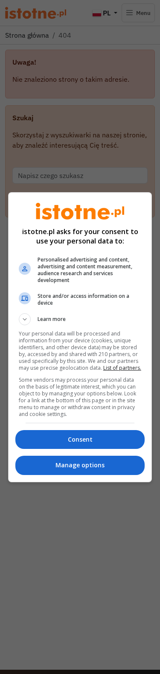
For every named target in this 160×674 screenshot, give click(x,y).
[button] (80, 319)
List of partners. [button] (122, 367)
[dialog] (80, 337)
